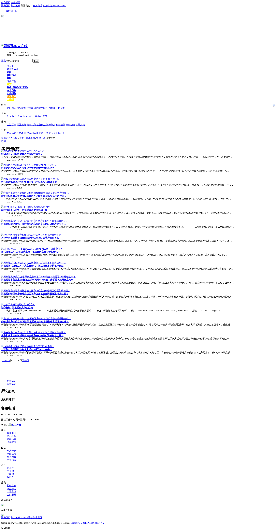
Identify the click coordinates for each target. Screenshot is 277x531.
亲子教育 (11, 460)
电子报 (10, 99)
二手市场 (11, 491)
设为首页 (5, 517)
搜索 (3, 60)
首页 (12, 69)
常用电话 (11, 433)
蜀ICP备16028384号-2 (93, 523)
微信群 (10, 66)
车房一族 (40, 138)
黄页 (9, 84)
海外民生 (11, 436)
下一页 (25, 360)
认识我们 (11, 96)
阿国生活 (11, 453)
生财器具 (11, 494)
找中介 (10, 477)
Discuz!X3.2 (76, 523)
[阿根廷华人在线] (14, 46)
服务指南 (30, 138)
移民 (9, 78)
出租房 (10, 474)
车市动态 (11, 384)
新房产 (10, 468)
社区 (11, 75)
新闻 (9, 72)
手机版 (17, 87)
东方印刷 (11, 90)
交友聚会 (11, 456)
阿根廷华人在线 (9, 138)
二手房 (10, 471)
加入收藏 (15, 517)
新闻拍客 (11, 439)
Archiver (24, 517)
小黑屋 (38, 517)
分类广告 (11, 81)
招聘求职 (11, 485)
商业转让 (11, 488)
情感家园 (11, 442)
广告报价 (11, 93)
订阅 (3, 141)
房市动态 (11, 381)
